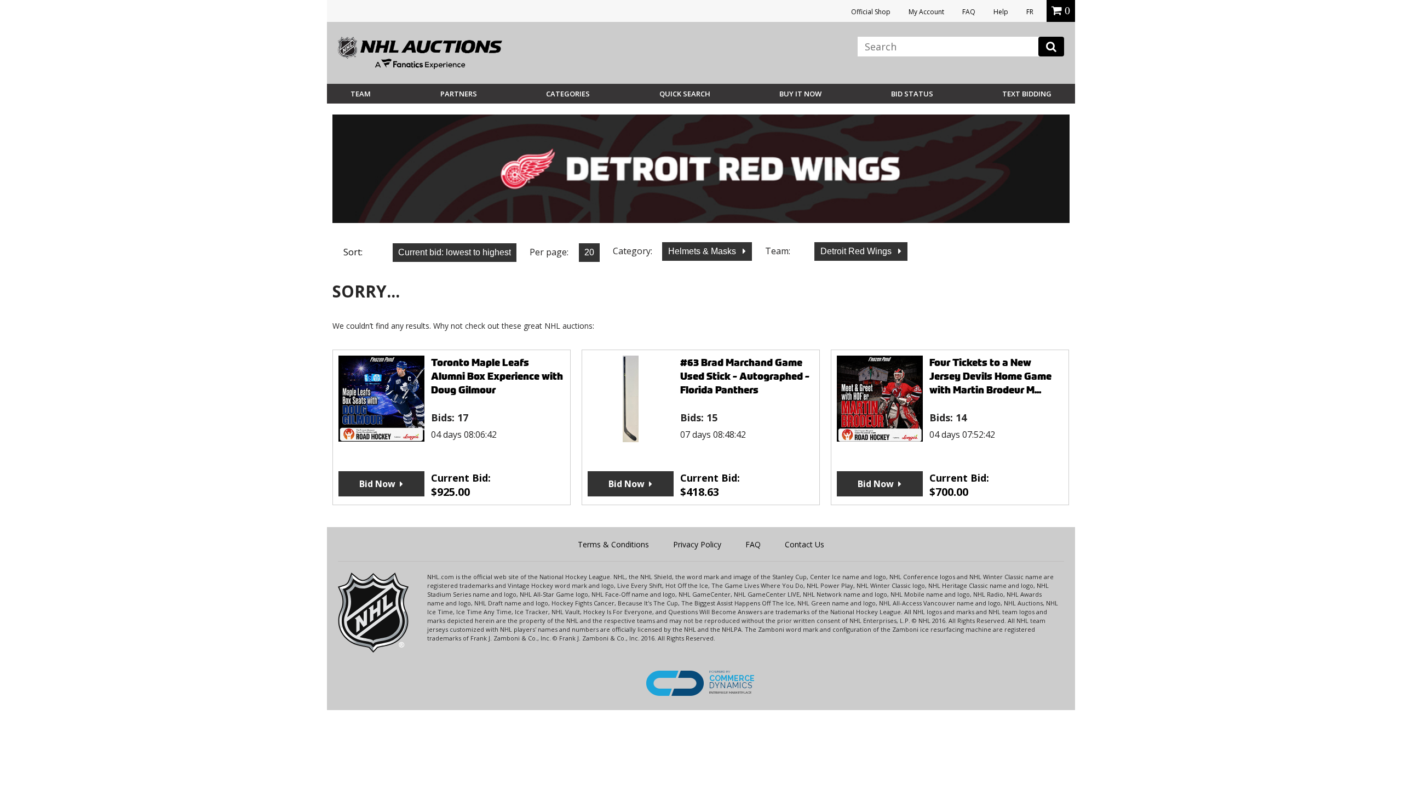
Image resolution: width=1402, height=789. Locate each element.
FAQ (968, 11)
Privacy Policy (697, 544)
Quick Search (684, 94)
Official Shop (870, 11)
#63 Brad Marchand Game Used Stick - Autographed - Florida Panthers (744, 376)
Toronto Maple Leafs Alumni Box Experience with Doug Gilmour (497, 376)
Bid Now (377, 484)
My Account (926, 11)
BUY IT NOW (800, 94)
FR (1029, 11)
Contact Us (804, 544)
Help (1000, 11)
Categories (568, 94)
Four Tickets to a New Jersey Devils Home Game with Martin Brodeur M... (990, 376)
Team (360, 94)
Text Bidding (1027, 94)
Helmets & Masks (703, 251)
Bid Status (912, 94)
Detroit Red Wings (857, 251)
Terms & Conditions (613, 544)
